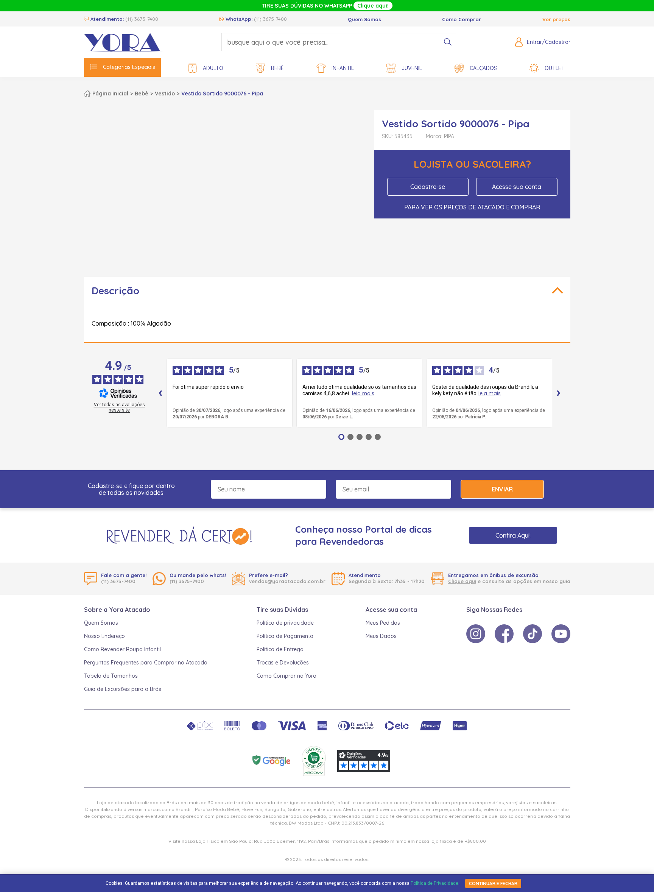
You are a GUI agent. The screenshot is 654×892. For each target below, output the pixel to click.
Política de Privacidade (434, 883)
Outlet (555, 68)
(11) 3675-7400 (141, 19)
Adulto (213, 68)
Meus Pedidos (383, 622)
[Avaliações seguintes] (558, 393)
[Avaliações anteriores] (160, 393)
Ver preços (556, 19)
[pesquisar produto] (448, 42)
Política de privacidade (285, 622)
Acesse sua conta (516, 186)
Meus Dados (381, 636)
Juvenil (412, 68)
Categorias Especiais (129, 67)
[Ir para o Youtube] (560, 633)
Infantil (343, 68)
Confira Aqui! (513, 535)
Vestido (165, 93)
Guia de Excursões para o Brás (122, 689)
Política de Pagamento (285, 636)
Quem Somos (364, 19)
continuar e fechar (493, 883)
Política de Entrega (280, 649)
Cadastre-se (427, 186)
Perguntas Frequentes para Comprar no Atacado (145, 662)
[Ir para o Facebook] (504, 633)
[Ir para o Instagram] (475, 633)
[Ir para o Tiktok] (532, 633)
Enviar (502, 489)
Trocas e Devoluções (283, 662)
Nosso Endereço (104, 636)
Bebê (277, 68)
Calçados (483, 68)
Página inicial (110, 93)
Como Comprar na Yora (286, 675)
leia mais (363, 393)
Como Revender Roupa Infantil (122, 649)
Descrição (115, 290)
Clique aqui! (373, 5)
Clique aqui (462, 581)
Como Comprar (461, 19)
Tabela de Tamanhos (111, 675)
